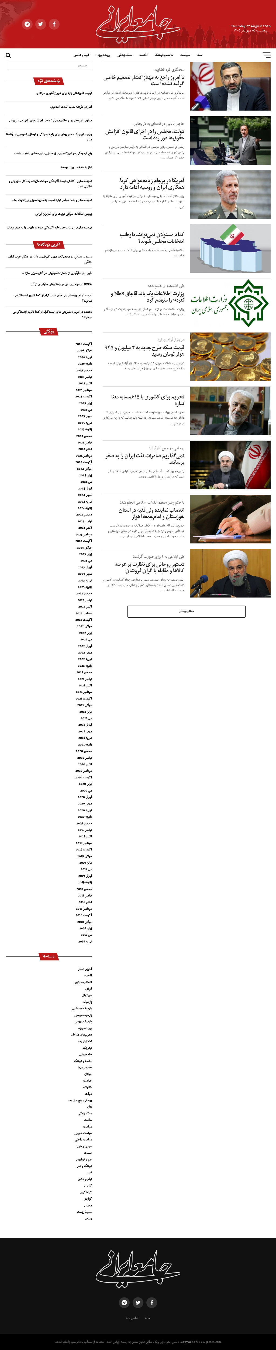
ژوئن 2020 (85, 784)
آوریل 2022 (85, 646)
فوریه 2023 (85, 580)
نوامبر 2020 (84, 758)
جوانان (88, 1074)
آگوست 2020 (83, 777)
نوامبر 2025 (85, 377)
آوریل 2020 (85, 797)
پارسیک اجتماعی (82, 1008)
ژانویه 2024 (85, 508)
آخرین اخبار (85, 969)
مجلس (88, 1205)
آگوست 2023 (83, 541)
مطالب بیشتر (186, 611)
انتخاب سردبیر (83, 982)
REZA (88, 284)
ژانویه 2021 (85, 744)
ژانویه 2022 (85, 666)
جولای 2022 (84, 626)
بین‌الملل (87, 995)
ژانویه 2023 (85, 587)
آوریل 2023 (85, 567)
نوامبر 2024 (85, 442)
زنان (89, 1106)
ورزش (88, 1218)
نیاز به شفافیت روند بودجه (76, 167)
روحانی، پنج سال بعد (80, 1100)
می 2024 (86, 482)
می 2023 (86, 560)
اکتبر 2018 (85, 902)
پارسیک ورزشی (83, 1021)
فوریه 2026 (85, 357)
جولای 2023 (84, 547)
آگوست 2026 (83, 344)
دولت (88, 1094)
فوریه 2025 (85, 423)
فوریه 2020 (85, 810)
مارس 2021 (85, 731)
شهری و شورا (84, 1146)
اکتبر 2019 (85, 836)
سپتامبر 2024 (84, 455)
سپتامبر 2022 (84, 613)
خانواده (87, 1087)
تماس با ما (132, 1318)
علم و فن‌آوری (84, 1159)
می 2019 (86, 869)
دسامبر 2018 (84, 889)
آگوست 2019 (84, 849)
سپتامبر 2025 (84, 390)
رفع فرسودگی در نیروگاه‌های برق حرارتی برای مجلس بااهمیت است (53, 153)
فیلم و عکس (81, 55)
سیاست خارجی (83, 1133)
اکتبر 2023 (85, 528)
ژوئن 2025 (85, 403)
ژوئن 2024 (85, 475)
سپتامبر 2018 (84, 908)
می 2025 (86, 409)
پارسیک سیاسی (83, 1015)
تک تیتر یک (85, 1041)
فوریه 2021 (85, 738)
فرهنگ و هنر (84, 1166)
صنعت (88, 1152)
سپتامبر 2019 (84, 843)
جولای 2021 (84, 705)
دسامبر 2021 (84, 672)
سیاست (185, 55)
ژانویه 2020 (85, 816)
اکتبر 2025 (85, 383)
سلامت (88, 1120)
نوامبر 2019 (85, 830)
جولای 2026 (84, 350)
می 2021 (86, 718)
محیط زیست (84, 1212)
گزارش (88, 1198)
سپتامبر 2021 (84, 692)
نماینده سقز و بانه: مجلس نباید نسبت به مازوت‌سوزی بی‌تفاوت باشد (52, 200)
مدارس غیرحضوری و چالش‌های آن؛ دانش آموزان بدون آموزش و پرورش (50, 120)
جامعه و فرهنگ (164, 55)
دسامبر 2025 (84, 370)
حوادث (87, 1080)
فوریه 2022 (85, 659)
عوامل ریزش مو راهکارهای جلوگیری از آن (56, 284)
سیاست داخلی (83, 1139)
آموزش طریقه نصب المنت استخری (71, 106)
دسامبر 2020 (84, 751)
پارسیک (87, 1002)
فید (90, 1172)
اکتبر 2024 (85, 449)
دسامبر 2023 (84, 514)
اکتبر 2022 (85, 606)
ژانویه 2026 (85, 363)
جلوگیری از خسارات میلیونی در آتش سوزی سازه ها (51, 273)
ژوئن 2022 (85, 633)
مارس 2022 (85, 652)
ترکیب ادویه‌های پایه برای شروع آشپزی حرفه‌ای (64, 93)
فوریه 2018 (85, 941)
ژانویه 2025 (85, 429)
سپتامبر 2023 (84, 534)
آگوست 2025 (83, 396)
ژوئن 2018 (86, 928)
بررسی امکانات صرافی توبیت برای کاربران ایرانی (63, 214)
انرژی (88, 988)
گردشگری (86, 1192)
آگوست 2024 (83, 462)
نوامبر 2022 (85, 600)
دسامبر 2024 (84, 436)
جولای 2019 (84, 856)
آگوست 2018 (84, 915)
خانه (199, 55)
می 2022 (86, 639)
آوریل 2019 (85, 876)
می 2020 (86, 790)
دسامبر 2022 (84, 593)
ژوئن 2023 (85, 554)
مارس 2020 (85, 803)
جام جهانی (85, 1054)
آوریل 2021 (85, 724)
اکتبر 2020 (85, 764)
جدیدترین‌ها (85, 1067)
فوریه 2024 (85, 501)
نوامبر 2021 (85, 679)
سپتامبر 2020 (83, 770)
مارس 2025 (85, 416)
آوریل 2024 (85, 488)
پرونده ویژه (104, 55)
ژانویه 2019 (85, 882)
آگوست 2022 (83, 620)
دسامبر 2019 (84, 823)
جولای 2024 (84, 469)
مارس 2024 (85, 495)
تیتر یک (87, 1048)
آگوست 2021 (84, 698)
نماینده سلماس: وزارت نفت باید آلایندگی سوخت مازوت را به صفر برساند (49, 227)
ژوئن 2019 (86, 862)
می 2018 (86, 935)
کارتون (88, 1185)
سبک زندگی (125, 55)
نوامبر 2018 (85, 895)
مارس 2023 (85, 574)
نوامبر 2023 (85, 521)
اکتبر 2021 (85, 685)
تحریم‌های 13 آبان (81, 1034)
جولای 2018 (84, 922)
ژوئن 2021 (86, 712)
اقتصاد (143, 55)
